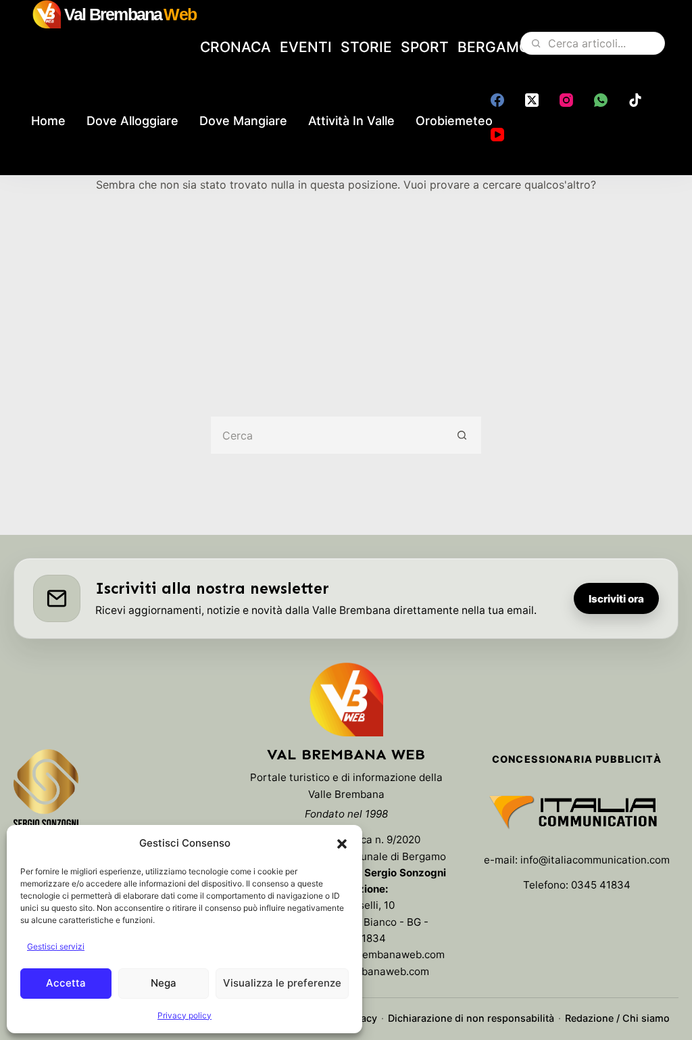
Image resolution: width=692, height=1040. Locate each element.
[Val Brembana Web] (346, 699)
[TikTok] (635, 100)
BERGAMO (494, 47)
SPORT (425, 47)
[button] (342, 844)
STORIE (366, 47)
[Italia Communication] (577, 812)
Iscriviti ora (616, 598)
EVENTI (306, 47)
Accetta (66, 982)
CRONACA (235, 47)
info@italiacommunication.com (595, 859)
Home (48, 121)
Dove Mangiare (243, 121)
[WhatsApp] (601, 100)
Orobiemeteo (454, 121)
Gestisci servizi (55, 946)
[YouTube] (497, 134)
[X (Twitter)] (532, 100)
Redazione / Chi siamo (617, 1018)
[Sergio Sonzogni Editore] (46, 795)
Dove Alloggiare (132, 121)
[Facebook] (497, 100)
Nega (163, 982)
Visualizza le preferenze (282, 982)
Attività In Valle (351, 121)
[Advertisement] (346, 294)
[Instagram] (566, 100)
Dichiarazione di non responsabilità (471, 1018)
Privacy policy (184, 1015)
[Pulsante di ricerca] (462, 435)
